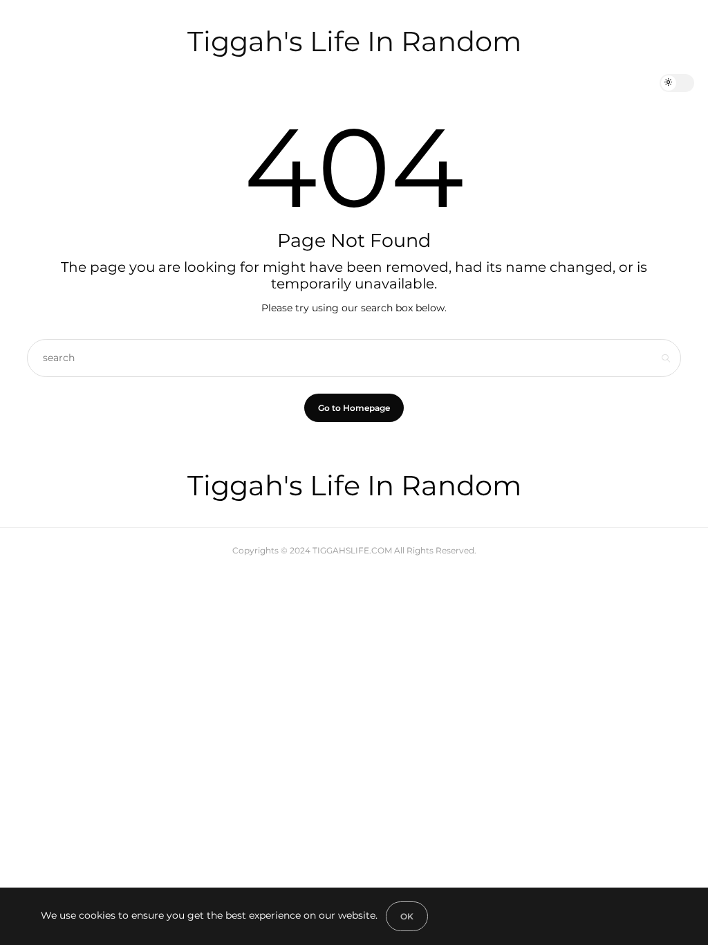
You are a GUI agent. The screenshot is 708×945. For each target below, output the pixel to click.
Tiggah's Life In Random (354, 41)
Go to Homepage (354, 408)
